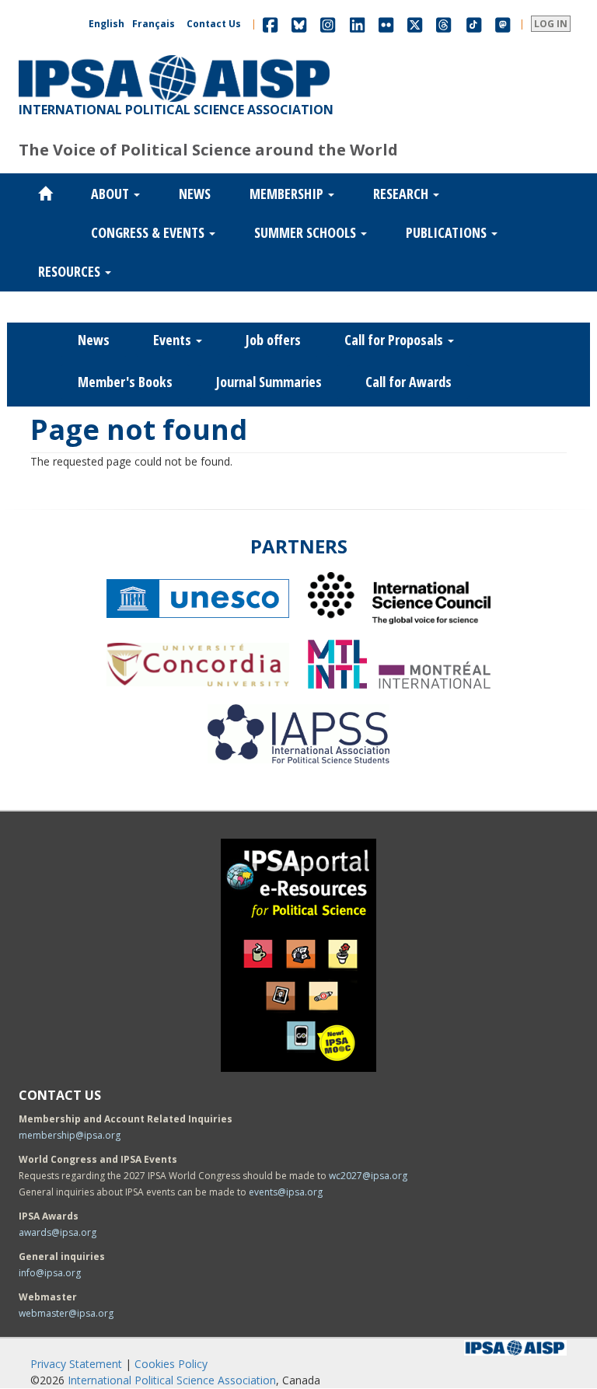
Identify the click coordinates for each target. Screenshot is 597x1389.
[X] (414, 23)
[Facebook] (270, 23)
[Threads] (443, 23)
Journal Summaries (269, 381)
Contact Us (214, 23)
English (106, 23)
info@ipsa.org (50, 1272)
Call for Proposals (395, 339)
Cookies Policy (171, 1363)
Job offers (273, 339)
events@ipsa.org (286, 1192)
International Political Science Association (172, 1380)
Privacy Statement (76, 1363)
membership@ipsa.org (69, 1135)
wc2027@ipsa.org (368, 1175)
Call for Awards (408, 381)
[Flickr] (386, 23)
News (195, 193)
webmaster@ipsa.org (66, 1313)
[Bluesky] (299, 23)
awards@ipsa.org (57, 1232)
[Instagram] (327, 23)
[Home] (174, 55)
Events (173, 339)
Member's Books (125, 381)
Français (153, 23)
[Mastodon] (503, 23)
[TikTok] (474, 23)
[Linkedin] (357, 23)
